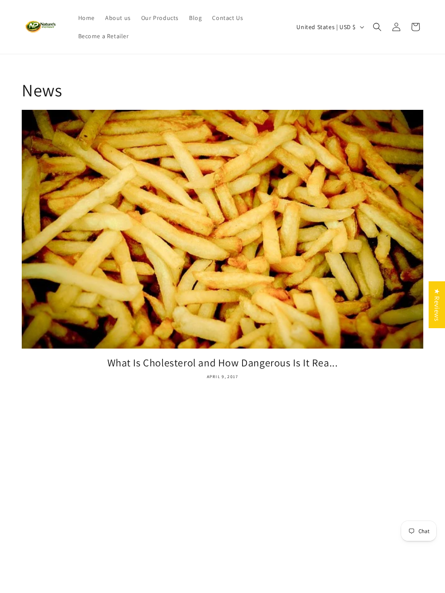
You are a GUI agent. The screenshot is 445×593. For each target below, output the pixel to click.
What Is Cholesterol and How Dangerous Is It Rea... (222, 362)
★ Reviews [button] (437, 304)
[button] (377, 26)
